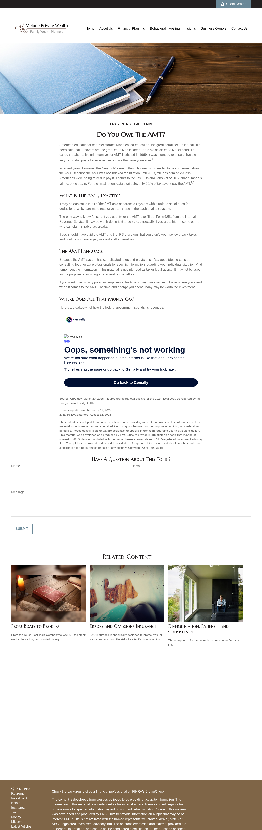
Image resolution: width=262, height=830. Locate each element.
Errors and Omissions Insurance (123, 626)
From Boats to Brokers (35, 626)
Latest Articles (21, 826)
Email (137, 466)
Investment (19, 798)
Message (18, 492)
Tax (13, 812)
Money (16, 817)
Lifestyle (17, 821)
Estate (15, 803)
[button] (90, 28)
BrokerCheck (154, 791)
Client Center (235, 4)
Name (15, 466)
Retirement (19, 793)
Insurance (18, 807)
